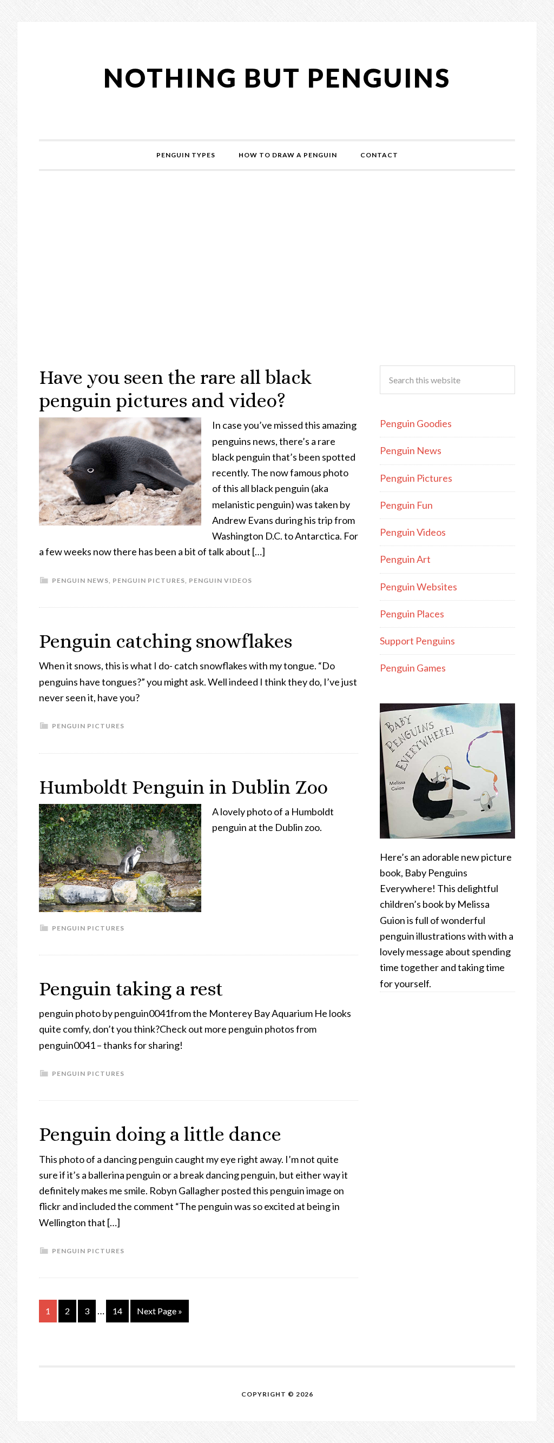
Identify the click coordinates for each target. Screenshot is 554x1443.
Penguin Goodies (416, 423)
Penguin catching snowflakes (165, 641)
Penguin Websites (418, 587)
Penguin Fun (406, 505)
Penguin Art (405, 559)
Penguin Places (412, 614)
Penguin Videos (220, 580)
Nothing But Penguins (277, 77)
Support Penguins (417, 641)
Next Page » (159, 1311)
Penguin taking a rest (131, 988)
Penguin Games (413, 668)
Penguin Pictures (149, 580)
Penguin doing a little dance (160, 1134)
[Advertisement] (277, 268)
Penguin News (80, 580)
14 (117, 1311)
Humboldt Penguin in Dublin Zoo (183, 787)
